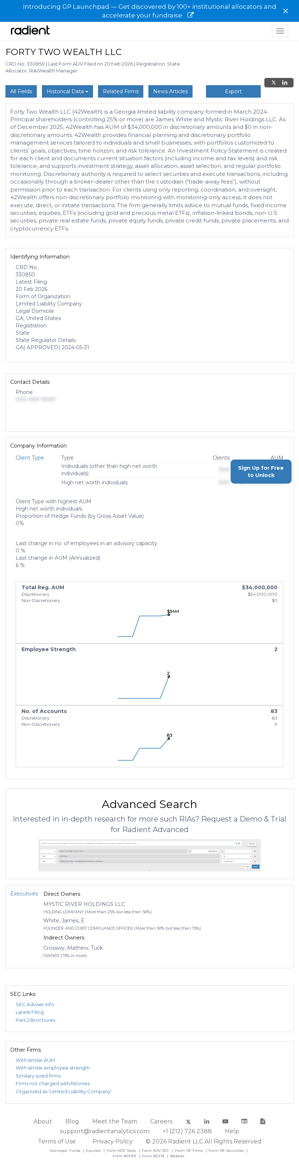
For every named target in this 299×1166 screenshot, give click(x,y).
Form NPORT (125, 1156)
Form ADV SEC (156, 1150)
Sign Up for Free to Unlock (261, 471)
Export (233, 91)
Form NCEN (153, 1156)
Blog (72, 1121)
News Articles (170, 91)
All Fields (21, 91)
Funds (75, 1150)
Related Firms (121, 91)
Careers (161, 1121)
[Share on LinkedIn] (285, 83)
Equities (94, 1150)
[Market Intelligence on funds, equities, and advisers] (30, 31)
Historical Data (66, 91)
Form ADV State (121, 1150)
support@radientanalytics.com (105, 1131)
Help (232, 1131)
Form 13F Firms (189, 1150)
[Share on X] (274, 83)
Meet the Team (114, 1121)
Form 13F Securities (227, 1150)
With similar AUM (35, 1060)
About (43, 1121)
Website (177, 1156)
